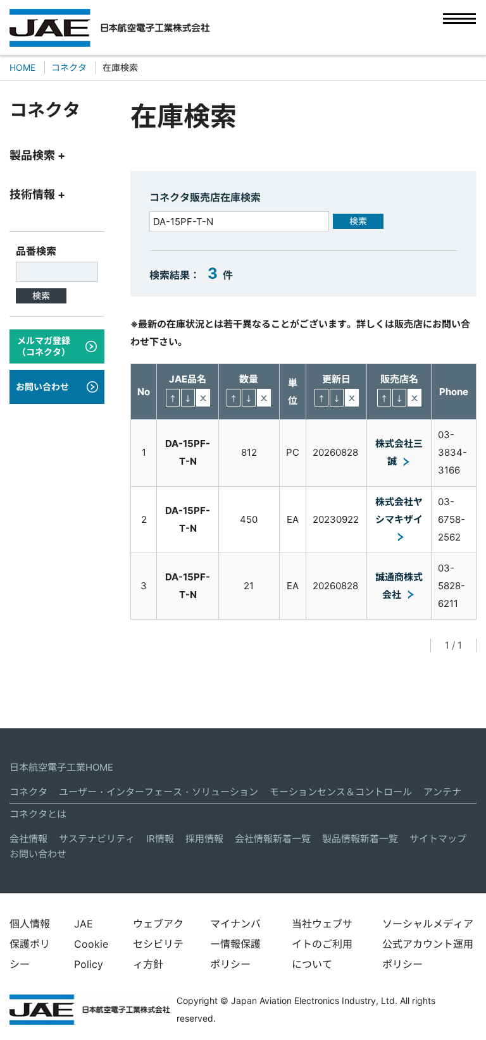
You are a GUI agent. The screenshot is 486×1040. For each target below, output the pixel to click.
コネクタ (28, 792)
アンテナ (442, 792)
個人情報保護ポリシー (29, 943)
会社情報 (28, 839)
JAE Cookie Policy (91, 943)
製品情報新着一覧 (360, 839)
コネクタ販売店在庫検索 (205, 197)
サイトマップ (437, 839)
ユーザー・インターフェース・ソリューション (158, 792)
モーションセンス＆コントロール (341, 792)
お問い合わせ (37, 854)
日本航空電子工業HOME (61, 767)
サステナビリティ (97, 839)
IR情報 (160, 839)
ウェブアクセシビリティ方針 (158, 943)
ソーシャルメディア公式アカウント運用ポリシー (427, 943)
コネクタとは (37, 814)
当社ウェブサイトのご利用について (322, 943)
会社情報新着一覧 (273, 839)
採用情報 (204, 839)
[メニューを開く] (459, 27)
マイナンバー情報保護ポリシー (235, 943)
